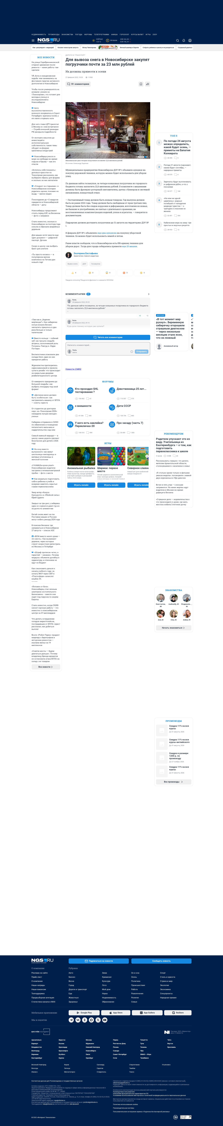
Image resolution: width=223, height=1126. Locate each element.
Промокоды (53, 34)
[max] (91, 1020)
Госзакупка (95, 264)
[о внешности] (71, 410)
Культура (106, 981)
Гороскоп (124, 34)
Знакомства (67, 34)
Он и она (135, 973)
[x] (98, 1020)
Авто (71, 973)
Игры (148, 34)
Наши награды (38, 985)
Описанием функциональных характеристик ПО (130, 1094)
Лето (104, 985)
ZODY (155, 34)
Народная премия (168, 998)
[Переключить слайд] (147, 456)
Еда (70, 993)
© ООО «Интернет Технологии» (43, 1117)
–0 (147, 316)
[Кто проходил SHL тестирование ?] (71, 393)
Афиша (114, 34)
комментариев (80, 84)
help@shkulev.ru (48, 1104)
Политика (135, 981)
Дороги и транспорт (78, 989)
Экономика (165, 989)
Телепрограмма (101, 34)
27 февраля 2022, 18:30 (74, 77)
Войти (75, 352)
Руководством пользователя (124, 1092)
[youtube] (104, 1020)
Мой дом (106, 989)
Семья (134, 1002)
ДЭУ (84, 264)
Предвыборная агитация (42, 998)
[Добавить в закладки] (141, 84)
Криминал (107, 977)
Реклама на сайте (39, 973)
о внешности (83, 405)
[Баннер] (107, 47)
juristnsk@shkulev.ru (90, 1102)
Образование (108, 1002)
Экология (164, 985)
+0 (140, 316)
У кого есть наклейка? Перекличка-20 (89, 424)
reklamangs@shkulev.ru (121, 1083)
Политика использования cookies (125, 1104)
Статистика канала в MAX (43, 1002)
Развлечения (137, 993)
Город (71, 985)
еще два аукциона (107, 233)
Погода (78, 34)
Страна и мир (166, 981)
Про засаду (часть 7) (130, 422)
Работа (134, 989)
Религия (135, 998)
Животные (74, 998)
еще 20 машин (129, 246)
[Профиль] (190, 40)
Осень (134, 977)
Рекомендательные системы (123, 1108)
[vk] (78, 1020)
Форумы (88, 34)
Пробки (112, 40)
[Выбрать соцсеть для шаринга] (147, 84)
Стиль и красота (167, 977)
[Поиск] (177, 40)
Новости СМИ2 (73, 369)
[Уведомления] (184, 40)
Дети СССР (124, 405)
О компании (37, 981)
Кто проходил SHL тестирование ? (86, 390)
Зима (104, 973)
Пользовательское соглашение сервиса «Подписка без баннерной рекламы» (141, 1112)
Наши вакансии (38, 989)
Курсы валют (137, 34)
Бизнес (72, 977)
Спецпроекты (166, 993)
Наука (104, 993)
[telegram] (71, 1020)
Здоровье (73, 1002)
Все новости (45, 57)
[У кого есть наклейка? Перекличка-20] (71, 427)
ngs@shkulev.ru (59, 1100)
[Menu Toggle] (33, 40)
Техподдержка (38, 993)
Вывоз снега (72, 264)
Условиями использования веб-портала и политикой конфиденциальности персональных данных (149, 1095)
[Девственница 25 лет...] (113, 393)
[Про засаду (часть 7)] (113, 427)
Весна (71, 981)
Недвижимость (38, 34)
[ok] (84, 1020)
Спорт (163, 973)
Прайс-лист (36, 977)
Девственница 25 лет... (131, 388)
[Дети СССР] (113, 410)
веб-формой (74, 1104)
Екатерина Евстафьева (86, 253)
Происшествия (138, 985)
